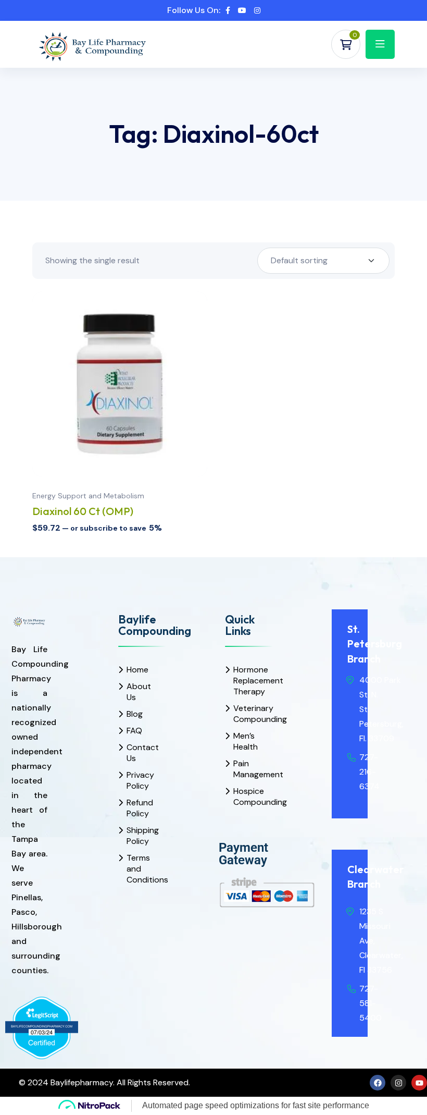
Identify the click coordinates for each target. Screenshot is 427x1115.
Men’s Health (245, 741)
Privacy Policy (140, 780)
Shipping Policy (140, 836)
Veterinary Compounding (247, 714)
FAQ (134, 730)
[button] (204, 410)
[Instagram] (398, 1083)
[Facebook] (377, 1083)
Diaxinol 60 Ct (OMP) (82, 511)
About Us (139, 692)
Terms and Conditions (140, 868)
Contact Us (140, 753)
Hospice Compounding (247, 796)
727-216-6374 (369, 772)
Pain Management (247, 769)
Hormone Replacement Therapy (247, 680)
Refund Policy (140, 808)
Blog (135, 713)
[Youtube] (419, 1083)
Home (137, 669)
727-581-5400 (370, 1003)
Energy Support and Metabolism (88, 495)
